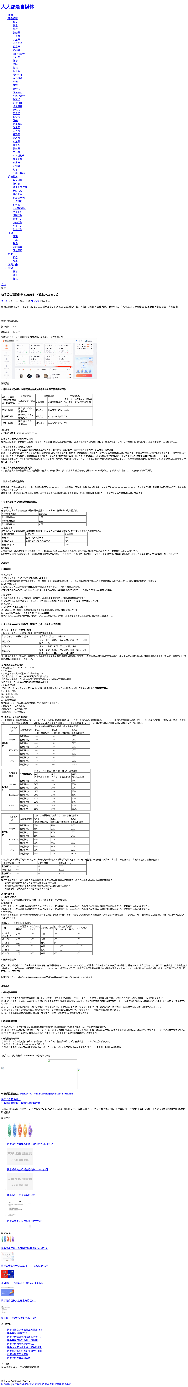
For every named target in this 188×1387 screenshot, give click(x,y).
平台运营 (12, 18)
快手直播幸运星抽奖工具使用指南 (24, 1330)
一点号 (16, 36)
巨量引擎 (17, 180)
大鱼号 (16, 39)
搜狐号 (16, 110)
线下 (15, 271)
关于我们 (17, 1384)
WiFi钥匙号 (19, 155)
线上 (15, 275)
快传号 (16, 148)
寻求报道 (27, 1384)
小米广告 (17, 226)
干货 (10, 233)
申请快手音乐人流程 (17, 1354)
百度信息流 (19, 198)
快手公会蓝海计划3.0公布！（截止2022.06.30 (24, 1266)
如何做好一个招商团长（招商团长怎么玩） (23, 1283)
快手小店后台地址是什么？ (21, 1344)
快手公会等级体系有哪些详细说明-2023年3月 (30, 1144)
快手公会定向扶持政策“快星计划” (24, 1221)
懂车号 (16, 99)
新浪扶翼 (17, 191)
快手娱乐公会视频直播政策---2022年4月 (27, 1169)
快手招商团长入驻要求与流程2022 (18, 1300)
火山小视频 (19, 173)
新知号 (16, 166)
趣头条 (16, 145)
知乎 (15, 169)
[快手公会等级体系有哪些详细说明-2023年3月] (7, 1242)
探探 (15, 68)
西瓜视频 (17, 43)
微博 (15, 60)
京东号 (16, 141)
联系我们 (67, 1384)
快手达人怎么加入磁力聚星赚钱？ (24, 1347)
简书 (15, 120)
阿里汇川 (17, 212)
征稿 (15, 278)
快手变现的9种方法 (17, 1333)
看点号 (16, 131)
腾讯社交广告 (20, 187)
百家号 (16, 46)
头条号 (16, 32)
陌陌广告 (17, 215)
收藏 (37, 1103)
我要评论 (35, 301)
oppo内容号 (19, 53)
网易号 (16, 138)
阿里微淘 (17, 124)
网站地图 (6, 1384)
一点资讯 (17, 201)
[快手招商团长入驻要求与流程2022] (7, 1295)
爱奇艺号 (17, 159)
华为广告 (17, 229)
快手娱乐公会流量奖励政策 (21, 1195)
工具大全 (12, 264)
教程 (15, 236)
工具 (15, 240)
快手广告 (17, 219)
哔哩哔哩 (17, 75)
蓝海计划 (16, 1099)
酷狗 (15, 82)
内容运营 (17, 247)
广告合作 (47, 1384)
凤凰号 (16, 113)
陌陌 (15, 64)
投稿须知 (37, 1384)
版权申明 (57, 1384)
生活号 (16, 152)
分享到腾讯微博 (26, 1103)
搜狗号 (16, 134)
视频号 (16, 89)
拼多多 (16, 71)
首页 (10, 15)
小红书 (16, 57)
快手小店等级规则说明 (19, 1358)
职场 (15, 243)
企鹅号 (16, 50)
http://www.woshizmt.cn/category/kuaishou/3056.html (46, 1093)
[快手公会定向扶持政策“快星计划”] (7, 1312)
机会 (15, 257)
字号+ (4, 301)
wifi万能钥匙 (19, 208)
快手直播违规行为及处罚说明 (22, 1340)
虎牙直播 (17, 106)
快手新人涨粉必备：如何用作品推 (24, 1351)
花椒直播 (17, 103)
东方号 (16, 162)
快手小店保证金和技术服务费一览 (24, 1337)
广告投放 (12, 176)
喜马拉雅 (17, 78)
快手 (15, 25)
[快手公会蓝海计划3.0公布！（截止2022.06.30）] (7, 1260)
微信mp (17, 184)
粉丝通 (16, 205)
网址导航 (17, 250)
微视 (15, 29)
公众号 (16, 117)
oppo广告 (17, 222)
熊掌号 (16, 127)
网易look (17, 92)
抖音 (15, 22)
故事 (15, 261)
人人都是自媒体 (17, 7)
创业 (10, 254)
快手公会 (6, 1099)
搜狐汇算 (17, 194)
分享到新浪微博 (9, 1103)
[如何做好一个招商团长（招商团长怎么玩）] (7, 1277)
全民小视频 (19, 96)
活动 (10, 268)
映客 (15, 85)
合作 (3, 284)
